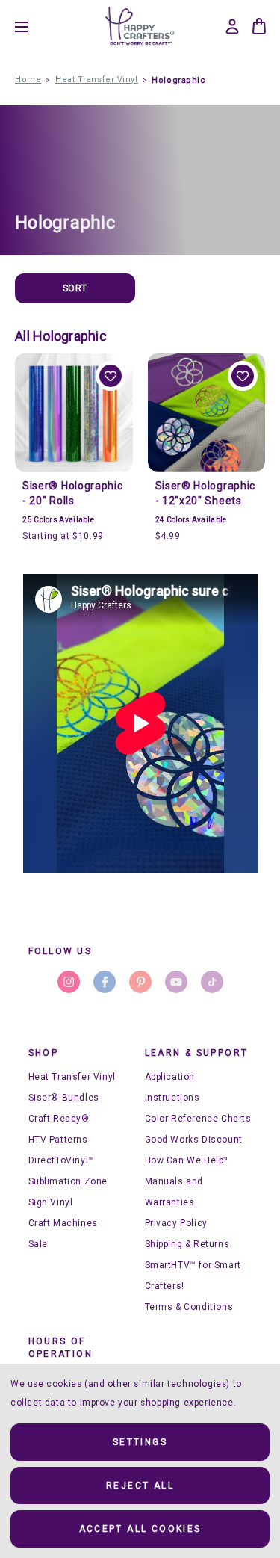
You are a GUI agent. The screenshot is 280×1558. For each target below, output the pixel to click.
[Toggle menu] (32, 26)
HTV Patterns (58, 1139)
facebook (104, 982)
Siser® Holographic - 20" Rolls (72, 493)
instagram (68, 982)
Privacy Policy (176, 1223)
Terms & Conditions (189, 1307)
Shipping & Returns (187, 1244)
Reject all (140, 1485)
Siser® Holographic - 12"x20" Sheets (205, 493)
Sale (38, 1244)
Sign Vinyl (50, 1202)
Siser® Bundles (63, 1097)
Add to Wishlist (110, 376)
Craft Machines (63, 1223)
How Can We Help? (186, 1160)
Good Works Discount (194, 1139)
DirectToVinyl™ (61, 1160)
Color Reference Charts (198, 1118)
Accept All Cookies (140, 1529)
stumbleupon (212, 982)
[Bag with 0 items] (259, 26)
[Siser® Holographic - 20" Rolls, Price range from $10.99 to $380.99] (74, 412)
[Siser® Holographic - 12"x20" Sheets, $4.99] (207, 412)
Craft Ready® (59, 1118)
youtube (176, 982)
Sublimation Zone (68, 1181)
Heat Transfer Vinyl (72, 1077)
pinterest (140, 982)
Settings (140, 1442)
